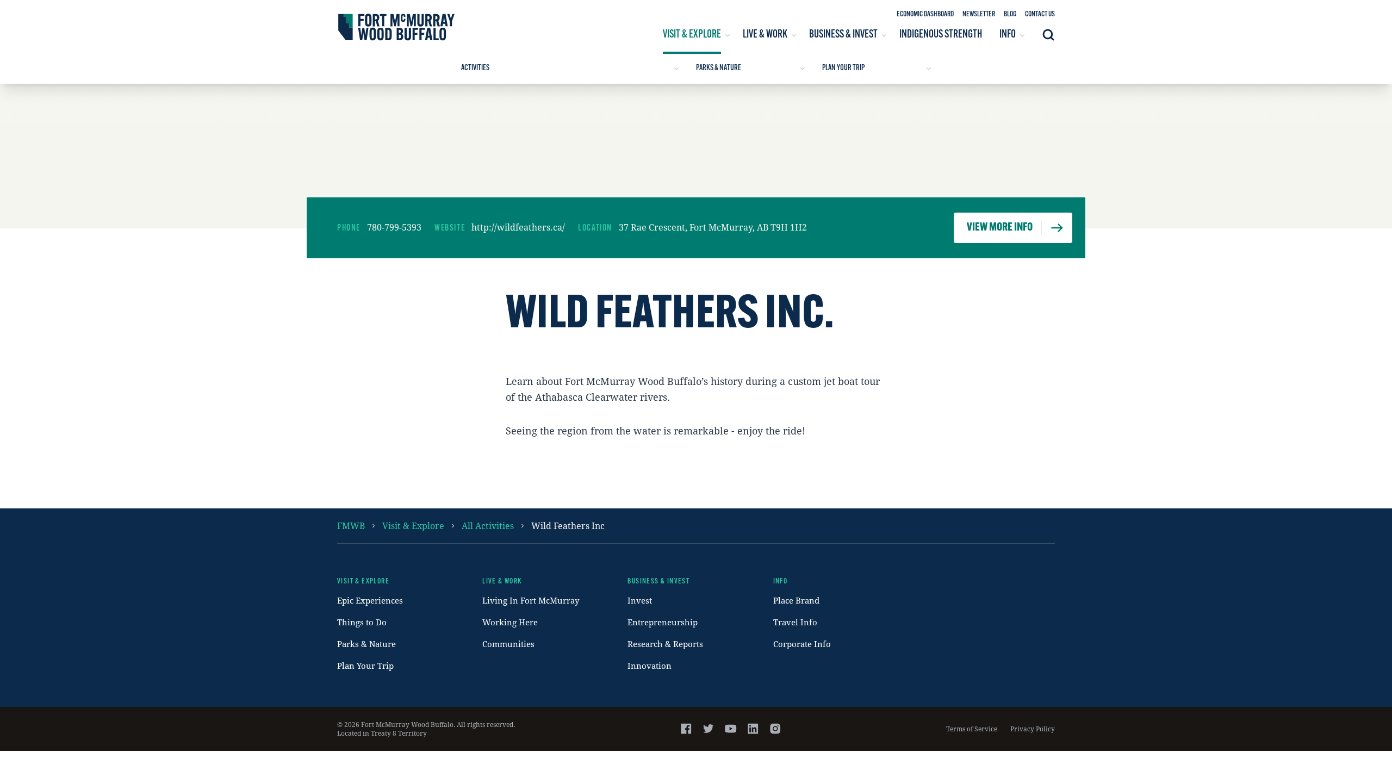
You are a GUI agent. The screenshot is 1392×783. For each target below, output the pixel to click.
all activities (488, 525)
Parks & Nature (718, 68)
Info (780, 581)
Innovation (649, 665)
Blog (1010, 14)
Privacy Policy (1032, 728)
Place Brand (796, 600)
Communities (508, 643)
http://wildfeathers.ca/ (518, 227)
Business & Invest (658, 581)
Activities (475, 68)
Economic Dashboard (925, 14)
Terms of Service (971, 728)
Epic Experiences (370, 600)
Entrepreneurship (662, 622)
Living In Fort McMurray (530, 600)
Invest (639, 600)
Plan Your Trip (843, 68)
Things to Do (362, 622)
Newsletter (978, 14)
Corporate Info (802, 643)
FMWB (351, 525)
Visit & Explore (413, 525)
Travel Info (795, 622)
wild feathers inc (568, 525)
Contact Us (1040, 14)
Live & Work (501, 581)
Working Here (510, 622)
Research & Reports (665, 643)
